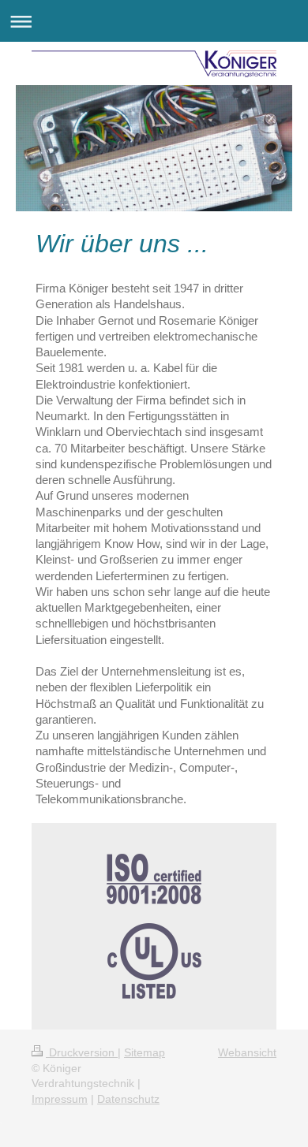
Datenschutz (128, 1099)
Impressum (60, 1099)
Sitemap (144, 1052)
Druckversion (82, 1052)
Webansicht (247, 1052)
